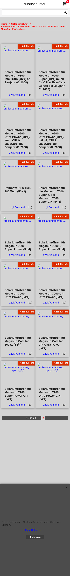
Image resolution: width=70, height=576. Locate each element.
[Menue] (3, 4)
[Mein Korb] (64, 4)
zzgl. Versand (17, 94)
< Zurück (31, 418)
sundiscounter (34, 4)
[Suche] (65, 12)
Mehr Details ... (33, 530)
